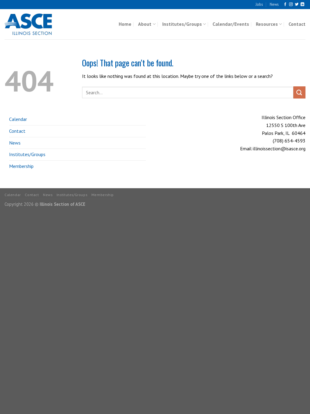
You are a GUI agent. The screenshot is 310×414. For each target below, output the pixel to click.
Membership (21, 166)
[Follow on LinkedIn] (302, 4)
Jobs (259, 4)
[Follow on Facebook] (285, 4)
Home (125, 24)
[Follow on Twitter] (296, 4)
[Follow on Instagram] (291, 4)
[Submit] (299, 92)
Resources (267, 24)
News (274, 4)
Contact (297, 24)
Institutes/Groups (182, 24)
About (144, 24)
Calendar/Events (231, 24)
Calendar (18, 119)
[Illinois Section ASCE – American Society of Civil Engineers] (35, 24)
